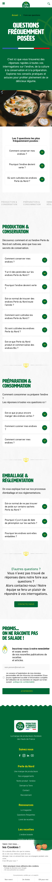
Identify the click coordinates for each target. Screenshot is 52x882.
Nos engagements (26, 776)
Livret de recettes (26, 819)
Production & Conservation (9, 203)
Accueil (15, 15)
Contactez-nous (26, 604)
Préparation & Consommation (32, 203)
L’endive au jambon (26, 839)
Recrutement (26, 795)
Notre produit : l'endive (26, 781)
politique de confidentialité (23, 682)
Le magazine (26, 810)
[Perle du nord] (26, 6)
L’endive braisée (26, 834)
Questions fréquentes (26, 815)
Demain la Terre (26, 785)
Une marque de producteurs (26, 771)
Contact (26, 790)
